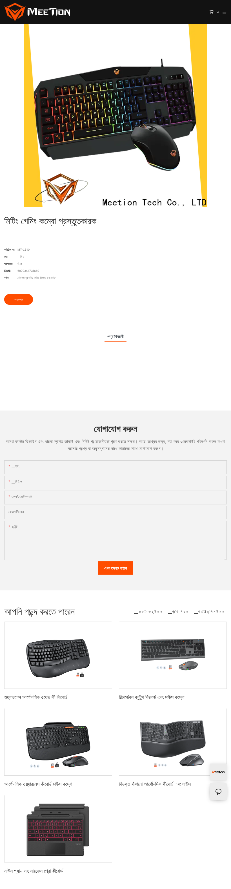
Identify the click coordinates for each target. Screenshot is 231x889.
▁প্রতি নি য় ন (178, 611)
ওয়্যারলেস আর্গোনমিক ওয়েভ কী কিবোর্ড (35, 697)
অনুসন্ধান (18, 299)
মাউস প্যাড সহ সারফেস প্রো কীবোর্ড (33, 871)
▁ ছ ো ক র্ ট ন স (148, 611)
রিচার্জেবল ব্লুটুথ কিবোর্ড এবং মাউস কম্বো (151, 697)
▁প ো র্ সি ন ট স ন (209, 611)
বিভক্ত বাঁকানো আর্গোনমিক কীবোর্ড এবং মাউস (155, 784)
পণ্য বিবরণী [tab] (115, 336)
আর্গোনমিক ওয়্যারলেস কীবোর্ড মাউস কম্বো (38, 784)
